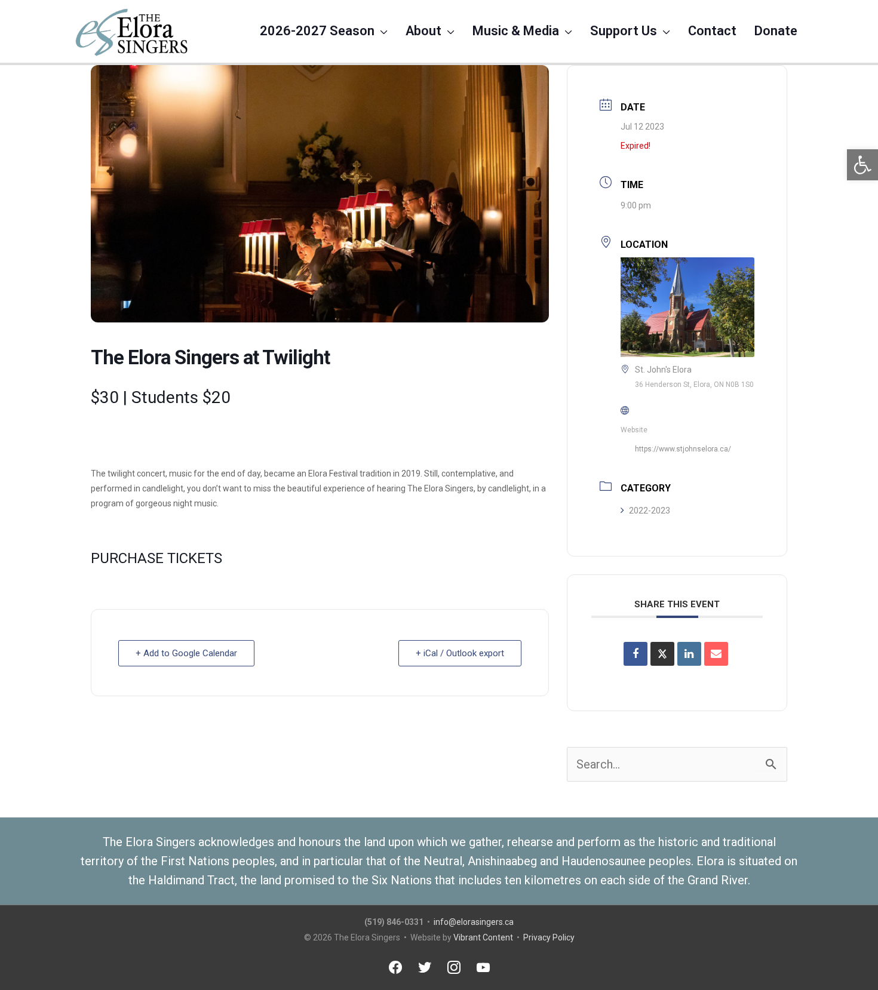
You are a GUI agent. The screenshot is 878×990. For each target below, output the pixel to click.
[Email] (716, 654)
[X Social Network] (662, 654)
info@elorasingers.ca (474, 922)
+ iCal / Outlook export (460, 653)
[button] (862, 164)
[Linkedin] (689, 654)
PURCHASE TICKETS (156, 558)
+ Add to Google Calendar (186, 653)
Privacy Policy (549, 937)
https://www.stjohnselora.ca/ (683, 449)
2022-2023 (649, 510)
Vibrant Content (483, 937)
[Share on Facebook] (635, 654)
